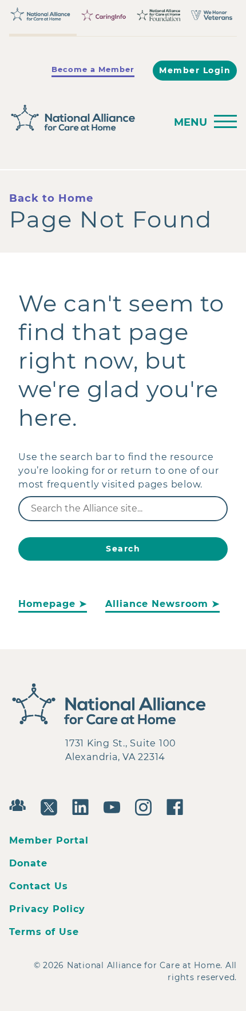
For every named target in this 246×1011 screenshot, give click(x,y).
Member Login (195, 70)
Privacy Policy (47, 909)
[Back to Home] (84, 118)
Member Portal (49, 840)
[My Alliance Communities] (20, 804)
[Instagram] (146, 806)
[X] (52, 806)
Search (123, 549)
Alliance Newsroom (156, 603)
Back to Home (51, 198)
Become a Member (92, 69)
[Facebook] (177, 806)
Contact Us (38, 886)
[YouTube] (115, 806)
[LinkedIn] (83, 806)
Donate (28, 863)
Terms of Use (44, 931)
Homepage (47, 603)
